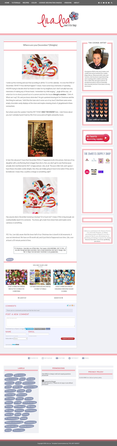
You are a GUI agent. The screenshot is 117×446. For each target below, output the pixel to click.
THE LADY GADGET (74, 443)
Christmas (9, 383)
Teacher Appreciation (14, 422)
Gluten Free (10, 395)
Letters (18, 402)
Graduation (21, 395)
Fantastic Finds (30, 387)
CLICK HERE (83, 377)
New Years (31, 406)
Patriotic (19, 410)
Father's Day (10, 391)
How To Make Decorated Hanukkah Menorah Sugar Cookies (64, 289)
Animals (9, 375)
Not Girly (9, 410)
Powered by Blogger (50, 381)
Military (9, 406)
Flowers (21, 391)
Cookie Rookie (28, 383)
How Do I (9, 402)
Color (34, 3)
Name (8, 332)
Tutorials (16, 3)
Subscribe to (10, 339)
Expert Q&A (18, 387)
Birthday (30, 379)
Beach (22, 379)
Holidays (29, 399)
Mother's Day (20, 406)
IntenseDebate (15, 344)
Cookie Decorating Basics (50, 3)
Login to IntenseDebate (29, 329)
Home (7, 3)
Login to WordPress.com (39, 329)
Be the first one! (34, 311)
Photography (31, 410)
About (76, 3)
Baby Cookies (20, 375)
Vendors (67, 3)
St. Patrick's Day (12, 418)
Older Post (22, 298)
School (25, 414)
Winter (10, 259)
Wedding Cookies (26, 426)
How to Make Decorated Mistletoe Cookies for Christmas (16, 289)
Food (29, 391)
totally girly (19, 430)
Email (31, 332)
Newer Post (58, 298)
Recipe (17, 414)
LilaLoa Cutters (29, 402)
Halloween (10, 399)
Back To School (11, 379)
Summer (24, 418)
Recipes (26, 3)
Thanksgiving (30, 422)
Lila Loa (48, 443)
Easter (8, 387)
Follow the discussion (73, 305)
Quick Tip (9, 414)
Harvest (20, 399)
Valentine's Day (11, 426)
